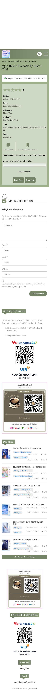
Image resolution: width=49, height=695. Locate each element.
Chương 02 (17, 532)
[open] (46, 54)
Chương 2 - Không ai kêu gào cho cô (22, 549)
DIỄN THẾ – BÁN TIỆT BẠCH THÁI (26, 540)
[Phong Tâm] (6, 53)
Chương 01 (17, 508)
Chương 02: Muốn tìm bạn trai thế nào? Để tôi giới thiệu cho (23, 495)
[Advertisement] (24, 24)
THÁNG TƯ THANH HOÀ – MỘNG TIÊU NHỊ (29, 467)
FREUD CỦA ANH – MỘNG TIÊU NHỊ (27, 486)
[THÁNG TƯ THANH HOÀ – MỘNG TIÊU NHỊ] (6, 472)
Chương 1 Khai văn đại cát (22, 452)
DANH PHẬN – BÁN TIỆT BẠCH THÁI (27, 448)
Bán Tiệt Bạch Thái (10, 120)
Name (4, 245)
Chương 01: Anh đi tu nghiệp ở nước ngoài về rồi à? (22, 471)
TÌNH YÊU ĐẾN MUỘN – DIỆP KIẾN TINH (28, 504)
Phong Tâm (24, 668)
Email (4, 257)
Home (4, 61)
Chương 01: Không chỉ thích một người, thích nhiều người (23, 490)
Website (5, 269)
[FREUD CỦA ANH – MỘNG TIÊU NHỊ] (6, 490)
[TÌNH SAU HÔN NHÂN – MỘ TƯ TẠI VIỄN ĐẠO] (6, 527)
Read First (18, 180)
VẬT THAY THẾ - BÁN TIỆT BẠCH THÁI (22, 61)
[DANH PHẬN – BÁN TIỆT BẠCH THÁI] (6, 453)
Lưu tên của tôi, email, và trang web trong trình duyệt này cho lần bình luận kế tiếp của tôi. (23, 285)
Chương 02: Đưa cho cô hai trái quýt (22, 476)
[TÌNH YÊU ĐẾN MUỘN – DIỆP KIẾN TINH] (6, 509)
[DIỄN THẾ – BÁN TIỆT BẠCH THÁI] (6, 544)
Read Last (30, 180)
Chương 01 (17, 528)
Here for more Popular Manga (25, 557)
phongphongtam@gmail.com (24, 682)
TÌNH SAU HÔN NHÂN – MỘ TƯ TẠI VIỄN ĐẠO (28, 523)
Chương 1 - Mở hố (20, 543)
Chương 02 (17, 513)
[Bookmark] (28, 145)
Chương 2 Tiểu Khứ (20, 457)
